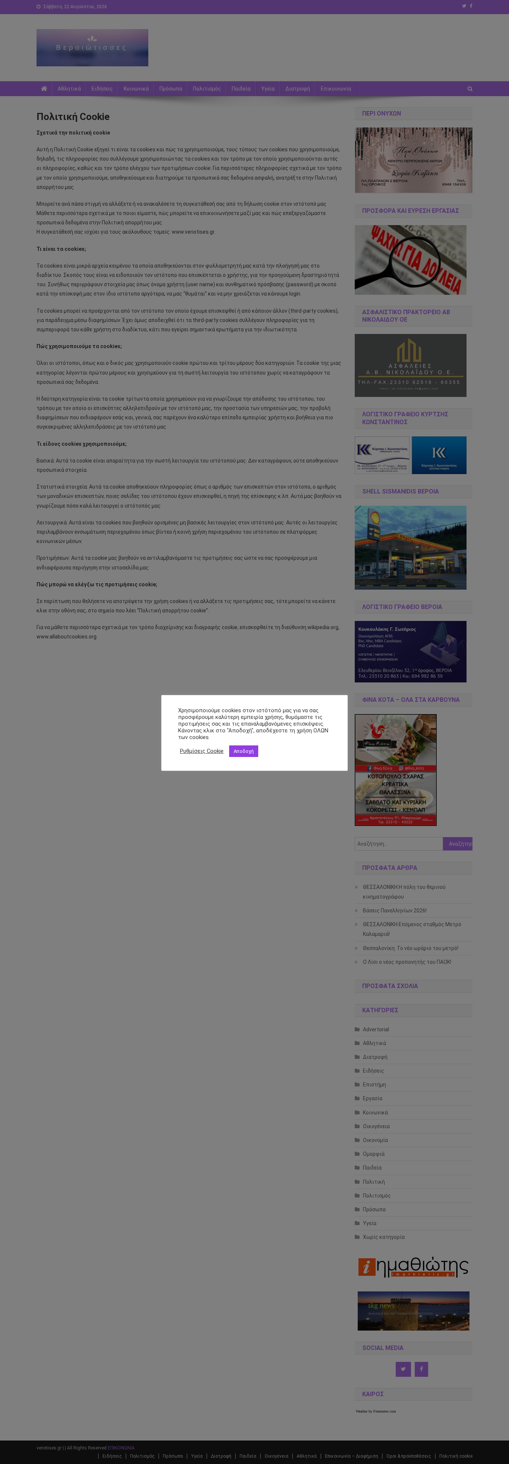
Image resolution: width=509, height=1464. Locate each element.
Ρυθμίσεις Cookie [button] (202, 751)
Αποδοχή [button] (244, 751)
